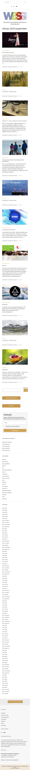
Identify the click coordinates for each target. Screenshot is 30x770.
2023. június (4, 578)
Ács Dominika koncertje (8, 52)
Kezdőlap (3, 713)
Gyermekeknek (5, 476)
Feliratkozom (15, 430)
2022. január (4, 613)
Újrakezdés (5, 369)
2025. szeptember (6, 524)
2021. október (5, 619)
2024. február (5, 561)
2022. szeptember (6, 596)
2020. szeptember (6, 646)
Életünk (3, 465)
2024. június (4, 553)
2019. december (5, 664)
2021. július (4, 625)
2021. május (4, 629)
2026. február (5, 516)
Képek (2, 723)
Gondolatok (4, 367)
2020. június (4, 652)
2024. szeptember (6, 547)
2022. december (5, 590)
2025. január (4, 539)
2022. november (5, 592)
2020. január (4, 662)
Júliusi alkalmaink (6, 444)
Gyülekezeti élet (5, 118)
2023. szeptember (6, 572)
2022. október (5, 594)
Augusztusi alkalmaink (7, 442)
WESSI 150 (4, 498)
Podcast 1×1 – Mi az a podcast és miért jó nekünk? (14, 121)
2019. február (5, 685)
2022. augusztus (5, 598)
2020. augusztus (5, 648)
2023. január (4, 588)
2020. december (5, 640)
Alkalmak (4, 459)
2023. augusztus (5, 574)
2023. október (5, 570)
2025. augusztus (5, 526)
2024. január (4, 563)
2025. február (5, 537)
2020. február (5, 660)
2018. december (5, 689)
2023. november (5, 568)
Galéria (3, 472)
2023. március (5, 584)
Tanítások (4, 89)
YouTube (4, 732)
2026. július (4, 508)
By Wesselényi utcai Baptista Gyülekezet (9, 66)
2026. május (4, 510)
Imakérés (11, 406)
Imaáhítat (4, 482)
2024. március (5, 559)
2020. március (5, 658)
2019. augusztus (5, 673)
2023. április (4, 582)
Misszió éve (4, 488)
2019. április (4, 681)
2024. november (5, 543)
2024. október (5, 545)
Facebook (1, 732)
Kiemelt (4, 484)
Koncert (4, 265)
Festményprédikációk (7, 470)
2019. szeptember (6, 670)
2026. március (5, 514)
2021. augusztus (5, 623)
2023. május (4, 580)
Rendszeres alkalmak (7, 492)
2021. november (5, 617)
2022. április (4, 607)
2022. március (5, 609)
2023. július (4, 576)
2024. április (4, 557)
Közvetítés (3, 725)
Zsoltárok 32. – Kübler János (9, 340)
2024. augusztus (5, 549)
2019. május (4, 679)
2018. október (5, 693)
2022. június (4, 603)
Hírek (3, 480)
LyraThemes (17, 768)
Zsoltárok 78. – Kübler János (9, 200)
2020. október (5, 644)
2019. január (4, 687)
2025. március (5, 535)
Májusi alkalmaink (6, 448)
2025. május (4, 532)
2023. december (5, 565)
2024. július (4, 551)
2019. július (4, 675)
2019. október (5, 668)
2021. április (4, 631)
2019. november (5, 666)
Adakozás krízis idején (11, 398)
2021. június (4, 627)
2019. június (4, 677)
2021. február (5, 635)
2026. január (4, 518)
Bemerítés (4, 304)
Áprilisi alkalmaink (6, 450)
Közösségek (5, 486)
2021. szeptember (6, 621)
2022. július (4, 600)
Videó (3, 496)
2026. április (4, 512)
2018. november (5, 691)
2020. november (5, 642)
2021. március (5, 633)
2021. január (4, 638)
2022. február (5, 611)
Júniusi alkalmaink (6, 446)
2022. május (4, 605)
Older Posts (25, 387)
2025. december (5, 520)
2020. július (4, 650)
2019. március (5, 683)
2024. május (4, 555)
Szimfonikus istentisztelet (9, 229)
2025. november (5, 522)
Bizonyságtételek (6, 463)
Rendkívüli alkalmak (6, 50)
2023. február (5, 586)
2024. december (5, 541)
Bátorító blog (5, 461)
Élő (2, 468)
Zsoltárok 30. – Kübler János (9, 91)
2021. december (5, 615)
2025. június (4, 530)
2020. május (4, 654)
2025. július (4, 528)
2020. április (4, 656)
